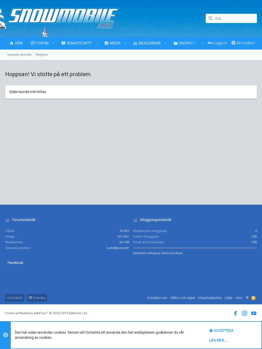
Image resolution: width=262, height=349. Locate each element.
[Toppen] (247, 298)
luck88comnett (118, 248)
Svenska (39, 298)
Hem (239, 298)
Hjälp (229, 298)
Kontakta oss (157, 298)
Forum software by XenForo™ (46, 313)
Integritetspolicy (210, 298)
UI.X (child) (15, 298)
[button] (53, 43)
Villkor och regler (182, 298)
